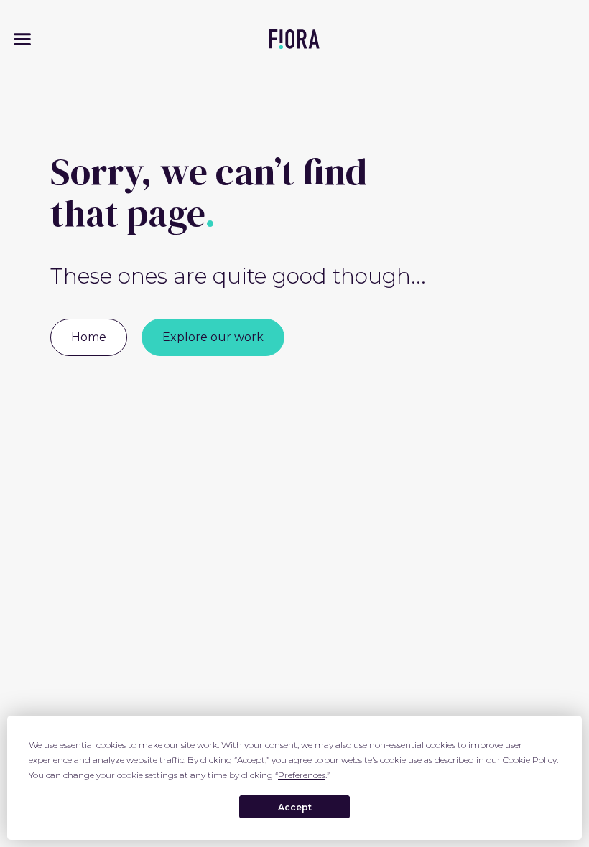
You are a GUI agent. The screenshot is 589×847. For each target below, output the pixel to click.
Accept (295, 807)
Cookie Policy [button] (530, 759)
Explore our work (213, 337)
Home (88, 337)
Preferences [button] (301, 774)
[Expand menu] (22, 39)
